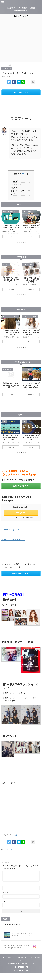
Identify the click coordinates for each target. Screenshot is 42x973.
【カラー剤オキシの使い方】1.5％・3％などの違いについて (11, 438)
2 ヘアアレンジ (17, 184)
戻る (15, 834)
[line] (23, 82)
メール (5, 893)
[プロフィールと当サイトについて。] (19, 82)
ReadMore (11, 237)
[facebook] (14, 82)
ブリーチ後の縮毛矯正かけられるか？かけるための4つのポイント (11, 332)
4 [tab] (23, 242)
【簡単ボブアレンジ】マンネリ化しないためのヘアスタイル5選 (31, 280)
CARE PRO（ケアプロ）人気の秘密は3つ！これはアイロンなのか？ (31, 227)
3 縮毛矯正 (15, 187)
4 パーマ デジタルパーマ (21, 190)
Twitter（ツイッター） (10, 529)
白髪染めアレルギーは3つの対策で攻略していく (31, 437)
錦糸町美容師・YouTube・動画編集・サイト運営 (21, 964)
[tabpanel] (10, 225)
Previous (3, 224)
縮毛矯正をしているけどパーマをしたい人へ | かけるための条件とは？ (31, 332)
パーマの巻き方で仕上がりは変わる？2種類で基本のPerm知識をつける (31, 385)
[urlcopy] (33, 82)
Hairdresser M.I (21, 10)
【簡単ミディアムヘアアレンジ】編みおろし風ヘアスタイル (11, 280)
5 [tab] (25, 242)
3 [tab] (21, 242)
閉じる (24, 173)
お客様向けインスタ (20, 486)
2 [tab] (20, 242)
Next (39, 224)
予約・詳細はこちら (20, 92)
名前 (4, 884)
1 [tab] (18, 242)
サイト (4, 901)
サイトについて (7, 849)
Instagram (20, 512)
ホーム (4, 957)
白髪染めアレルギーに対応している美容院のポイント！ (11, 227)
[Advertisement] (21, 40)
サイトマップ (12, 957)
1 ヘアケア (15, 181)
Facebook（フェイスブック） (13, 539)
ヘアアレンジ (28, 957)
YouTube (20, 957)
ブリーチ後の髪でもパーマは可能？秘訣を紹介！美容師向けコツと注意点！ (11, 385)
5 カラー (14, 194)
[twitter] (9, 82)
